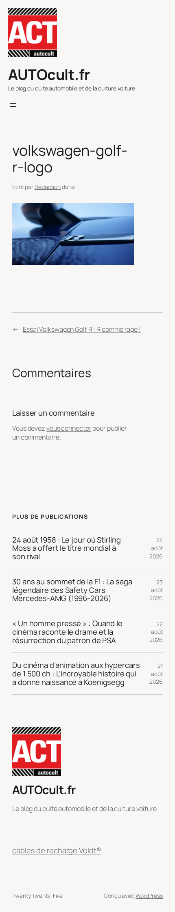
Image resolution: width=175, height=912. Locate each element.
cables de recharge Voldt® (56, 850)
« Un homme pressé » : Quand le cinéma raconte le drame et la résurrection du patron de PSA (67, 631)
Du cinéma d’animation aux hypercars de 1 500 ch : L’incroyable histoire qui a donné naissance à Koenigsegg (76, 673)
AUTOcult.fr (49, 74)
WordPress (149, 895)
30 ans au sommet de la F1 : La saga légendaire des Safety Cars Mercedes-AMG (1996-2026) (72, 590)
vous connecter (69, 428)
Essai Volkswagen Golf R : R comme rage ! (82, 329)
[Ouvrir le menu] (13, 105)
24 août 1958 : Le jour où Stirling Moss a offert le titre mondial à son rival (66, 548)
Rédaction (48, 187)
